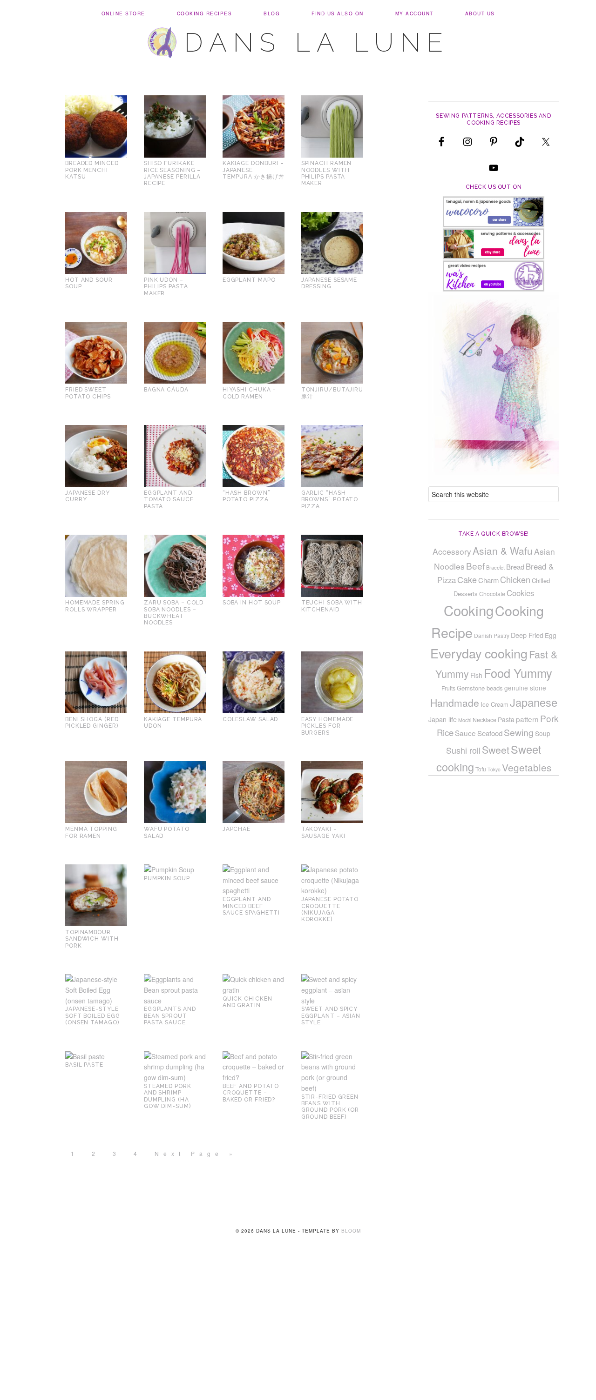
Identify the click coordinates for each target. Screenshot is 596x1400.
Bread (515, 566)
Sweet (495, 749)
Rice (445, 732)
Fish (476, 675)
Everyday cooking (479, 653)
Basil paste (84, 1065)
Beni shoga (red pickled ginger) (92, 722)
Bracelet (495, 567)
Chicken (515, 579)
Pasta (506, 719)
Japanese (533, 702)
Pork (549, 718)
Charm (488, 580)
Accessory (452, 551)
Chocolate (492, 593)
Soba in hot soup (252, 602)
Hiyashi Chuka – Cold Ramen (250, 392)
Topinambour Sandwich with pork (92, 939)
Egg (550, 635)
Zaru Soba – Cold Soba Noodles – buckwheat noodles (173, 612)
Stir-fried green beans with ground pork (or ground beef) (330, 1107)
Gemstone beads (480, 687)
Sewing (519, 732)
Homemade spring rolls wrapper (95, 605)
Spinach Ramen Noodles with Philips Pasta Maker (326, 173)
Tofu (480, 769)
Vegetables (526, 767)
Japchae (237, 829)
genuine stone (525, 687)
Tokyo (494, 769)
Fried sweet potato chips (88, 392)
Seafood (489, 733)
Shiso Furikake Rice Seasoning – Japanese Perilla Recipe (172, 173)
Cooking (469, 610)
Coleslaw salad (250, 719)
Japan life (442, 719)
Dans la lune (316, 42)
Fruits (448, 688)
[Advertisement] (298, 1331)
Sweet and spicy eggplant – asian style (330, 1016)
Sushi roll (463, 750)
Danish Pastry (491, 635)
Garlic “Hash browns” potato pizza (330, 500)
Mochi (464, 720)
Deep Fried (527, 635)
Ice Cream (494, 704)
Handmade (454, 703)
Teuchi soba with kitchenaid (331, 605)
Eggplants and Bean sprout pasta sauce (170, 1016)
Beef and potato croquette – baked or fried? (251, 1093)
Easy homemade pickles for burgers (327, 726)
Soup (542, 733)
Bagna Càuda (166, 389)
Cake (467, 579)
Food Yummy (518, 672)
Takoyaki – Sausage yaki (323, 832)
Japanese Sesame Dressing (329, 283)
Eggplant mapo (249, 280)
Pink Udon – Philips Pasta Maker (166, 287)
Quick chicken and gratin (247, 1002)
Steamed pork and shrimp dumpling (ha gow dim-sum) (167, 1096)
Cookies (520, 592)
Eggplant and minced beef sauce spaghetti (251, 906)
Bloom (351, 1230)
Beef (475, 565)
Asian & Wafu (503, 550)
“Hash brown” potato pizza (247, 496)
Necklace (484, 720)
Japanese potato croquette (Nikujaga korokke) (330, 909)
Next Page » (196, 1153)
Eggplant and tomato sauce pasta (169, 500)
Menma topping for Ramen (91, 832)
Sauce (465, 733)
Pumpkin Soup (167, 878)
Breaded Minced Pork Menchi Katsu (92, 170)
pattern (527, 719)
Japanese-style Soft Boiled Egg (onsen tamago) (92, 1016)
